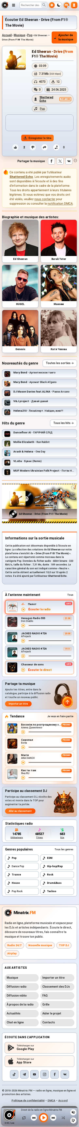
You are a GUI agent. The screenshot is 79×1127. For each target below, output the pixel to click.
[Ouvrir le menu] (13, 5)
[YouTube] (34, 1074)
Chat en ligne (15, 1022)
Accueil (7, 35)
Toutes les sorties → (60, 363)
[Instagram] (44, 1074)
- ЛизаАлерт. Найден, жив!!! (38, 410)
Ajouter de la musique (65, 37)
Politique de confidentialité (28, 1100)
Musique (19, 35)
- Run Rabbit (31, 442)
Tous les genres (63, 849)
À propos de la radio (20, 1004)
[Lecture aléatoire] (62, 1117)
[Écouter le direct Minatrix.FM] (23, 609)
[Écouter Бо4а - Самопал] (23, 747)
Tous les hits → (63, 423)
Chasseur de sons (32, 664)
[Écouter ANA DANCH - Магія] (23, 762)
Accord (63, 1100)
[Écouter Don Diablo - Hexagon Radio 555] (23, 626)
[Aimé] (15, 147)
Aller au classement (20, 811)
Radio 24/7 (14, 945)
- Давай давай (30, 401)
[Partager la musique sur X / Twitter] (60, 161)
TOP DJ (64, 945)
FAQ (45, 995)
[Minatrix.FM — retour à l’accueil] (5, 5)
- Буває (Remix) (27, 461)
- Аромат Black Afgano (35, 382)
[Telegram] (24, 1074)
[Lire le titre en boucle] (25, 1117)
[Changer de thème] (55, 5)
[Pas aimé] (33, 147)
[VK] (65, 1074)
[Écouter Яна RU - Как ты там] (23, 778)
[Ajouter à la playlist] (56, 147)
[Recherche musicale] (44, 5)
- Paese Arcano (41, 391)
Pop (29, 35)
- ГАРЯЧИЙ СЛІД (32, 432)
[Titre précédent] (34, 1118)
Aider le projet (51, 1013)
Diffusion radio (17, 986)
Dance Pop (18, 866)
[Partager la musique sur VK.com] (68, 161)
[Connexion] (74, 5)
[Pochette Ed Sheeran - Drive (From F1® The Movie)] (15, 59)
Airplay (12, 953)
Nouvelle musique (40, 945)
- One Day (29, 451)
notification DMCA (60, 203)
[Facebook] (54, 1074)
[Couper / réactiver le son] (73, 1112)
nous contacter (44, 199)
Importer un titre (18, 703)
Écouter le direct (40, 669)
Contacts (48, 1022)
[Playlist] (73, 1120)
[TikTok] (14, 1074)
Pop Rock (17, 891)
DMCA (51, 1100)
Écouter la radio (39, 609)
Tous (70, 594)
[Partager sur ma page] (45, 147)
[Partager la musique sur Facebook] (51, 161)
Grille (45, 1004)
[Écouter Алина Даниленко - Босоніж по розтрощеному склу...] (23, 732)
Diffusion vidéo (17, 995)
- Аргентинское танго (34, 372)
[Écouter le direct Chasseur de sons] (23, 670)
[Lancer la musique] (43, 1117)
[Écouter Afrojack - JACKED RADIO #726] (23, 641)
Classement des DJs (56, 986)
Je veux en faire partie (60, 716)
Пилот (32, 604)
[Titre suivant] (53, 1118)
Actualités (13, 1013)
